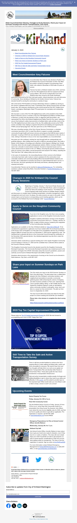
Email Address (10, 489)
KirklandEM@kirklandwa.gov (48, 446)
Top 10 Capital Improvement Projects (33, 315)
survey (41, 380)
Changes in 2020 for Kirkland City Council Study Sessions (32, 55)
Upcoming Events (20, 68)
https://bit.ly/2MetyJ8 (53, 227)
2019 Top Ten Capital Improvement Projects (28, 63)
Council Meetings (49, 199)
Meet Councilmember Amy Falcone (25, 53)
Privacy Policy (32, 519)
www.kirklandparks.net (37, 415)
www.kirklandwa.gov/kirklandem (47, 448)
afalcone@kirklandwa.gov (44, 167)
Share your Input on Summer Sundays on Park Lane (30, 60)
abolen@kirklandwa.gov (55, 169)
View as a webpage (39, 28)
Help (47, 519)
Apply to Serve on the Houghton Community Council (30, 58)
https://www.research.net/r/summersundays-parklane (47, 303)
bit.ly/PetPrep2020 (59, 442)
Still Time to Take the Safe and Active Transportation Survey (33, 65)
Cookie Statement (55, 4)
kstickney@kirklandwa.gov (27, 478)
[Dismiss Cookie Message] (74, 2)
